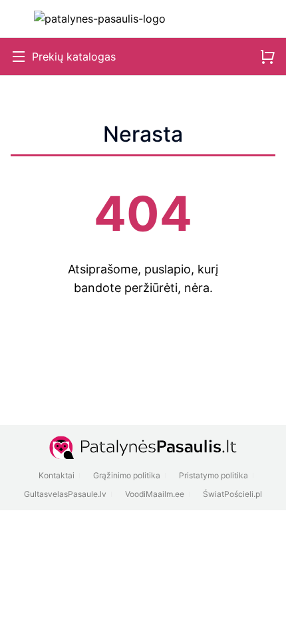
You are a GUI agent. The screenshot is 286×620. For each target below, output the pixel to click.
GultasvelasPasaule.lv (65, 494)
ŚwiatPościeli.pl (232, 494)
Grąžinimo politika (126, 475)
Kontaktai (56, 475)
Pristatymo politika (213, 475)
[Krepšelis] (267, 57)
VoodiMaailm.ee (154, 494)
